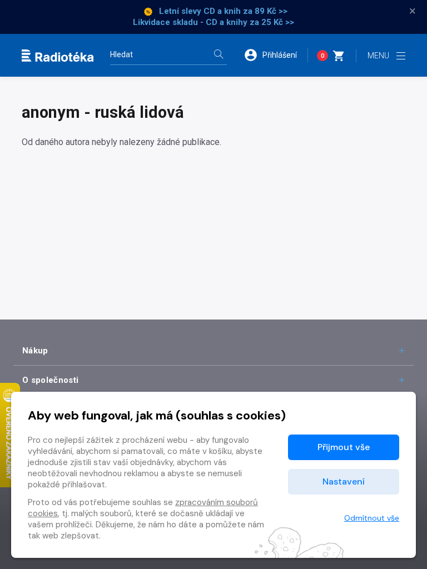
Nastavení (343, 481)
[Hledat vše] (218, 55)
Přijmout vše (343, 447)
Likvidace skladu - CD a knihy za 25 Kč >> (213, 22)
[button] (276, 55)
